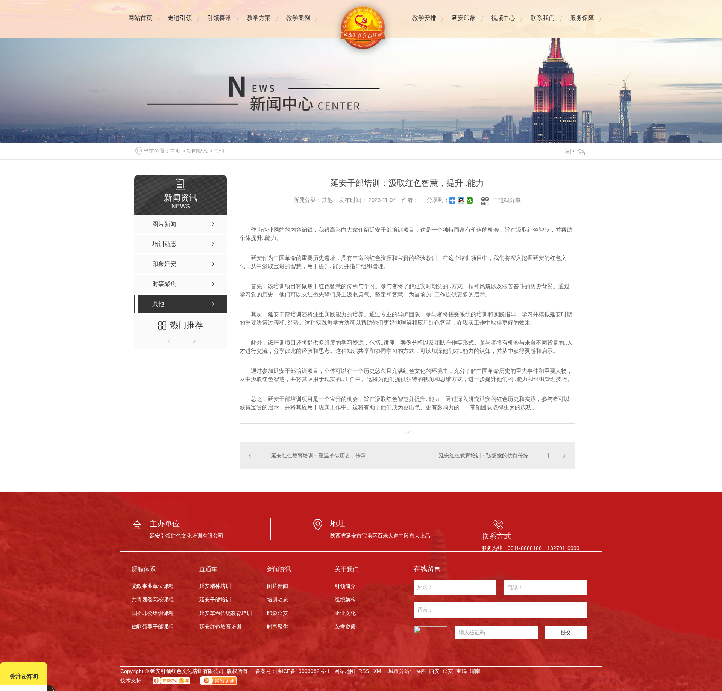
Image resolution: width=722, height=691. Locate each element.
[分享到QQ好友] (461, 200)
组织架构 (345, 600)
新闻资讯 (197, 151)
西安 (434, 671)
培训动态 (277, 600)
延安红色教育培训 (220, 627)
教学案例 (298, 23)
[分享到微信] (470, 200)
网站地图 (344, 671)
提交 (566, 632)
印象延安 (277, 613)
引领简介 (345, 586)
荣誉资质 (345, 627)
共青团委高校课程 (153, 600)
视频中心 (503, 23)
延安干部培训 (215, 600)
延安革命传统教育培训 (225, 613)
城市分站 (399, 671)
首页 (175, 151)
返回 (570, 151)
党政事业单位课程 (153, 586)
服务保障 (582, 23)
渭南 (475, 671)
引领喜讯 (219, 18)
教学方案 (259, 23)
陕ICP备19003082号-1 (303, 671)
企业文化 (345, 613)
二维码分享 (507, 200)
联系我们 (543, 23)
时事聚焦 (277, 627)
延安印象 (463, 23)
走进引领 (180, 23)
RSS (364, 671)
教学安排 (424, 23)
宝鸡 (461, 671)
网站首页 (140, 23)
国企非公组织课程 (153, 613)
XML (379, 671)
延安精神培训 (215, 586)
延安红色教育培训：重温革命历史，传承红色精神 (323, 456)
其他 (219, 151)
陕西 (421, 671)
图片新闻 (277, 586)
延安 (448, 671)
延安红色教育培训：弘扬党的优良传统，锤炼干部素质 (502, 456)
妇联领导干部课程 (153, 627)
